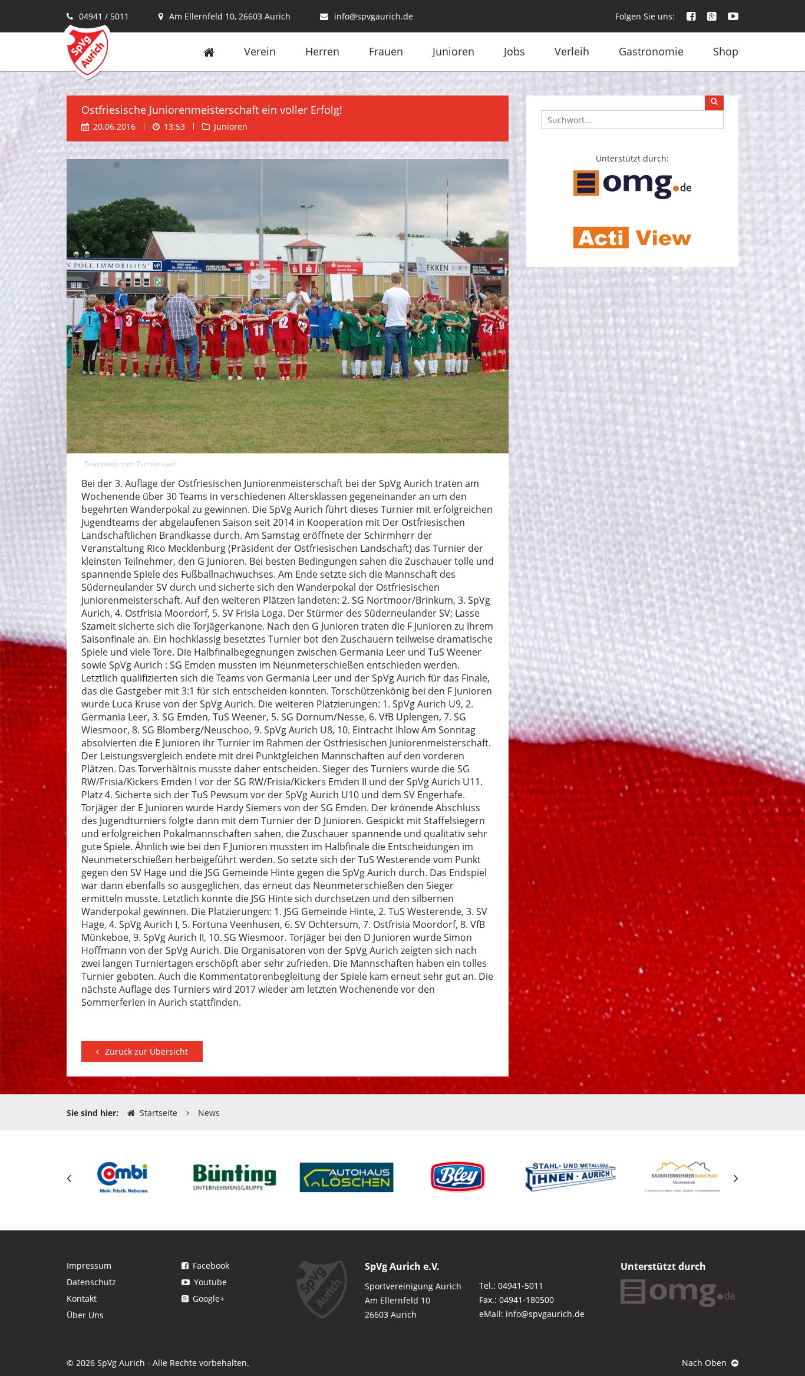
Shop (725, 51)
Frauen (386, 51)
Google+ (209, 1298)
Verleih (572, 51)
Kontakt (82, 1298)
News (209, 1112)
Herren (322, 51)
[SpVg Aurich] (87, 51)
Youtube (210, 1282)
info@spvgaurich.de (373, 16)
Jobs (514, 51)
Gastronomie (651, 51)
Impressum (89, 1265)
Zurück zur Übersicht (146, 1051)
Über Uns (85, 1315)
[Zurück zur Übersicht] (142, 1037)
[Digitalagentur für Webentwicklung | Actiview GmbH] (632, 236)
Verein (260, 51)
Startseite (158, 1112)
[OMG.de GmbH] (632, 183)
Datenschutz (91, 1282)
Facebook (211, 1265)
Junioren (453, 51)
